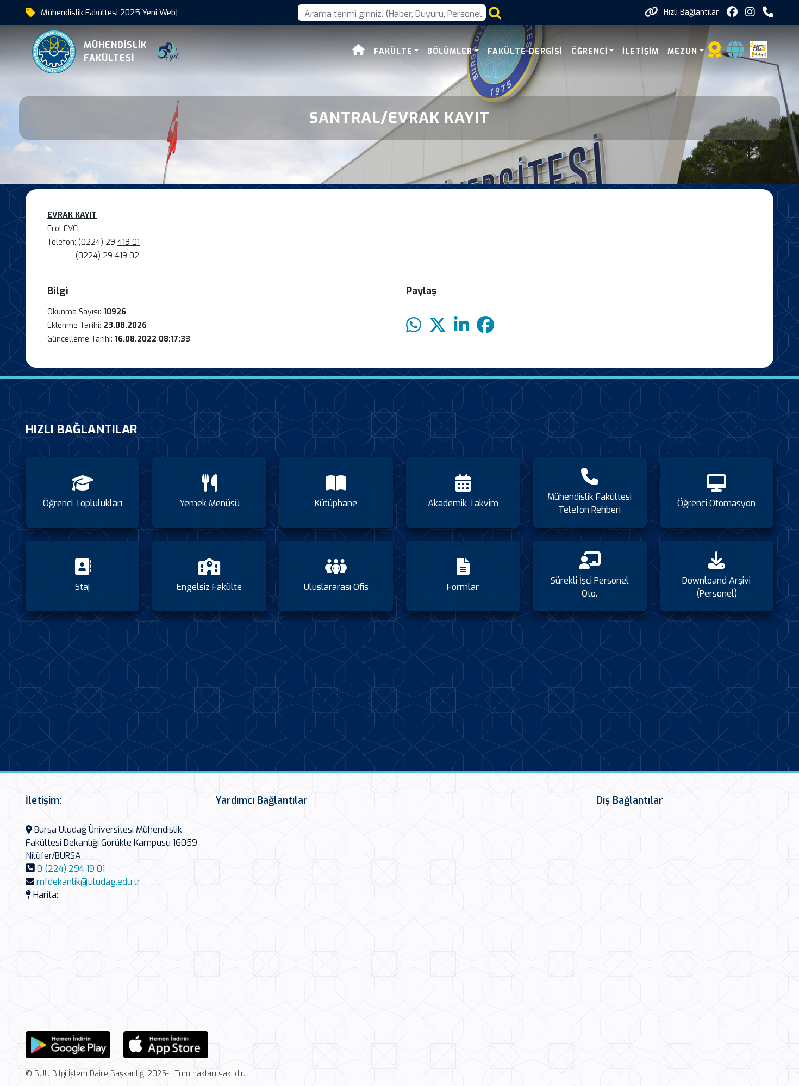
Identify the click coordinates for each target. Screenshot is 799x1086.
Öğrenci (589, 51)
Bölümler (449, 51)
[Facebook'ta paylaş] (485, 325)
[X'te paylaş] (437, 325)
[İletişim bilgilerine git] (768, 12)
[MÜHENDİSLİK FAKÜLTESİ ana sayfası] (54, 51)
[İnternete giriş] (735, 53)
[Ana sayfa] (359, 51)
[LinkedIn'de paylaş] (461, 325)
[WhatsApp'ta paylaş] (413, 325)
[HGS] (758, 48)
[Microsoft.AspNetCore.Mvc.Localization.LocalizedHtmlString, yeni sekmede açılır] (68, 1044)
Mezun (682, 51)
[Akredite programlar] (714, 53)
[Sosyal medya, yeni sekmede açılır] (732, 12)
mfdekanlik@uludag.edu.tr (88, 882)
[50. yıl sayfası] (168, 51)
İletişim (640, 51)
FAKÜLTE (393, 51)
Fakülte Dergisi (525, 51)
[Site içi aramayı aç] (495, 13)
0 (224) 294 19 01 (71, 868)
